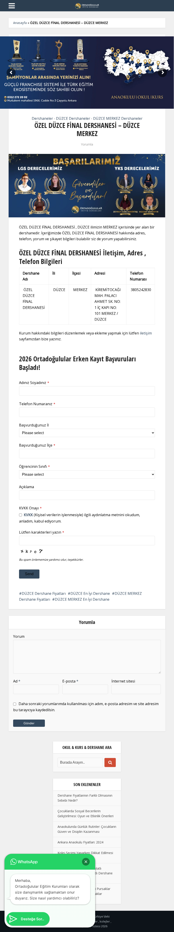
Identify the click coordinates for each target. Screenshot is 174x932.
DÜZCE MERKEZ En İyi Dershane (82, 599)
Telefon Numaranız (37, 403)
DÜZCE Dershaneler (73, 118)
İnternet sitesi (123, 681)
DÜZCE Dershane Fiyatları (44, 593)
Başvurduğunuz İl (34, 425)
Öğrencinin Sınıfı (34, 466)
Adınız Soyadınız (34, 382)
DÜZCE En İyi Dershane (90, 593)
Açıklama (26, 486)
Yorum (18, 636)
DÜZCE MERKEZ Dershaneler (118, 118)
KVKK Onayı (30, 508)
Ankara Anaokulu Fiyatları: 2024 (80, 842)
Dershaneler (42, 118)
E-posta (70, 681)
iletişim (146, 333)
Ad (16, 681)
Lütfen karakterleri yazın (41, 532)
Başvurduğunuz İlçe (37, 445)
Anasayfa (20, 23)
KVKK (28, 514)
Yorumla (87, 144)
